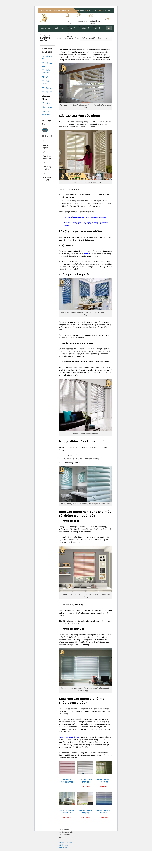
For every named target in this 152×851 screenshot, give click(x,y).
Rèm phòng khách (47, 157)
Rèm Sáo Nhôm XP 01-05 (85, 781)
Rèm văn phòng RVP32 (67, 781)
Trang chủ (45, 28)
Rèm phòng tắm (47, 179)
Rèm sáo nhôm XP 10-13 (67, 812)
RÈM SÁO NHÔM (46, 97)
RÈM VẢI (45, 77)
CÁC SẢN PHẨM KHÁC (47, 113)
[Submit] (109, 28)
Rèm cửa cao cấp (47, 64)
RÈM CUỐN (46, 88)
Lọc (44, 130)
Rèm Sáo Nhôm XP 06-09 (103, 781)
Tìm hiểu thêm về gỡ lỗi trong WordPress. (65, 844)
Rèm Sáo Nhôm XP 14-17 (103, 812)
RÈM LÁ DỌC (47, 103)
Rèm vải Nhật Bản (47, 57)
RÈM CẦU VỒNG (45, 82)
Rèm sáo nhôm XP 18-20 (85, 812)
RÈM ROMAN (47, 107)
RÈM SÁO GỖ (47, 92)
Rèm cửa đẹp (46, 146)
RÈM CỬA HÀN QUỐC (46, 71)
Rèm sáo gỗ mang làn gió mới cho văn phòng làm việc (85, 217)
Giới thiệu (59, 28)
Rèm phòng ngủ (47, 168)
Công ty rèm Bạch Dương (69, 737)
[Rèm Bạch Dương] (51, 19)
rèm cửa (86, 254)
